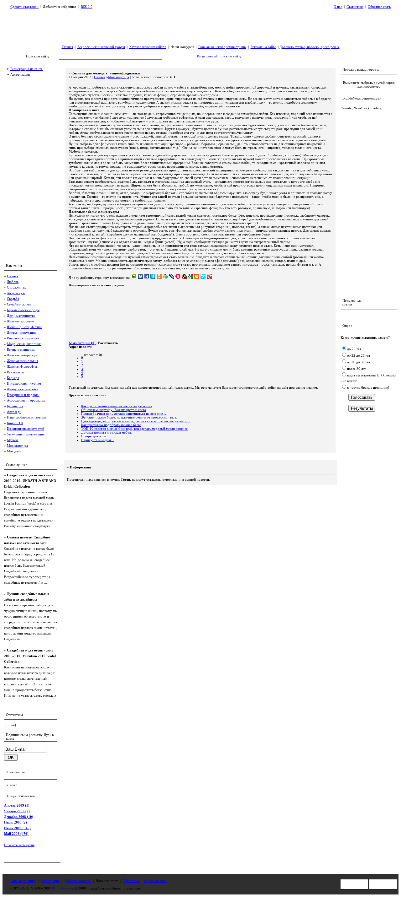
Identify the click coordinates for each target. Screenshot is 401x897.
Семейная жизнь (19, 304)
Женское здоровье (20, 321)
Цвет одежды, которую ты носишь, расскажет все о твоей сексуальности (135, 421)
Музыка (12, 440)
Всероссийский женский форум (101, 47)
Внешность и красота (23, 338)
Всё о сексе (15, 372)
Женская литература (22, 355)
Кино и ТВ (15, 423)
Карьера (13, 378)
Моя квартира (17, 445)
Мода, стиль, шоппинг (24, 344)
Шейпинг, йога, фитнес (24, 327)
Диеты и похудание (21, 332)
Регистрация (50, 881)
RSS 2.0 (86, 6)
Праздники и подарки (23, 395)
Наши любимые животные (26, 417)
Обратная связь (379, 6)
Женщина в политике (22, 389)
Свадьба (13, 298)
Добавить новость (77, 881)
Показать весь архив (19, 845)
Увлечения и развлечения (25, 434)
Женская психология (22, 361)
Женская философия (22, 366)
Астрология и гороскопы (25, 400)
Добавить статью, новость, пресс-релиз (309, 47)
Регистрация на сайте (26, 69)
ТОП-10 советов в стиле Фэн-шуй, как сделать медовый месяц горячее (134, 428)
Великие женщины (20, 349)
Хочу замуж (16, 293)
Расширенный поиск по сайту (219, 56)
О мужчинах (16, 287)
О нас (338, 6)
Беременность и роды (23, 310)
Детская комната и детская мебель (106, 432)
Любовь (12, 282)
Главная (67, 47)
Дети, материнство (21, 315)
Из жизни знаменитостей (25, 428)
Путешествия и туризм (24, 383)
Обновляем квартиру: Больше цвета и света (113, 410)
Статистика (354, 6)
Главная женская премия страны (222, 47)
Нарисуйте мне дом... (97, 440)
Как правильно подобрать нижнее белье (111, 425)
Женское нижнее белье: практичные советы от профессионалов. (129, 417)
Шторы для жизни (94, 436)
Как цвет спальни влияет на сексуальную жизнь (116, 406)
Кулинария (15, 406)
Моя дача (14, 451)
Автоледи (14, 411)
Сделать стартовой (24, 6)
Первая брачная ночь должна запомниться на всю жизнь (123, 413)
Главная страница (23, 881)
